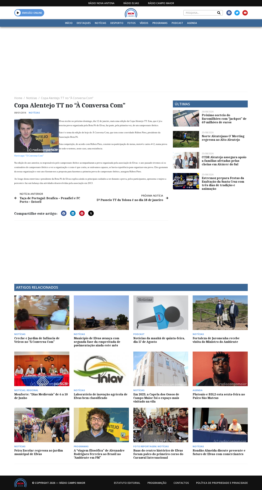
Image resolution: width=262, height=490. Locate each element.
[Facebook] (229, 13)
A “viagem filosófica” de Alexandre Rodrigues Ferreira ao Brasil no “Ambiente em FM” (99, 454)
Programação (156, 482)
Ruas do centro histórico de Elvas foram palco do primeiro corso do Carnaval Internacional (158, 454)
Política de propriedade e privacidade (222, 482)
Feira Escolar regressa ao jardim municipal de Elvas (38, 452)
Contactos (181, 482)
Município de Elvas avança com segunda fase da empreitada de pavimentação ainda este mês (97, 341)
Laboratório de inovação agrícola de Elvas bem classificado (100, 396)
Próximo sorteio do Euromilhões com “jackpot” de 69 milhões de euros (224, 118)
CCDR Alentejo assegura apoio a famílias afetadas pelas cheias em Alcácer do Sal (224, 160)
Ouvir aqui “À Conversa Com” (29, 155)
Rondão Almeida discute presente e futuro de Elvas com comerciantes (219, 452)
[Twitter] (237, 13)
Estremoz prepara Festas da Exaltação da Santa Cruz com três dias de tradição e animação (223, 183)
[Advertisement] (131, 53)
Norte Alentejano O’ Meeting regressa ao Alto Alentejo (223, 137)
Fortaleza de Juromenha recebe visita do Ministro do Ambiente (216, 340)
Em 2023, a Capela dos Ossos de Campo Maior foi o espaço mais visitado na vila (156, 398)
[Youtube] (245, 13)
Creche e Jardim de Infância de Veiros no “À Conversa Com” (37, 340)
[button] (18, 12)
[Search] (219, 12)
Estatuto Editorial (127, 482)
